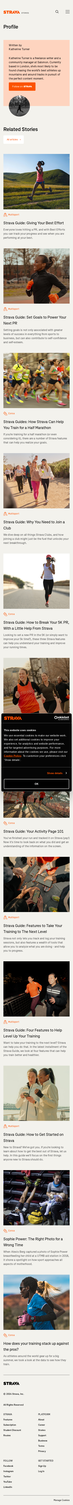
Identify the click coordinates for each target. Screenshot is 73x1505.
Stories (41, 1430)
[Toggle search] (57, 11)
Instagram (8, 1471)
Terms (41, 1446)
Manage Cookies (62, 1500)
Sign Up (42, 1466)
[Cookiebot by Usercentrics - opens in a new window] (54, 718)
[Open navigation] (68, 11)
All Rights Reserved (13, 1404)
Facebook (8, 1466)
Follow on (17, 86)
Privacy (42, 1451)
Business (42, 1440)
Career (41, 1424)
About (41, 1419)
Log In (41, 1471)
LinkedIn (7, 1487)
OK (37, 783)
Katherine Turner (19, 49)
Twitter (7, 1476)
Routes (7, 1435)
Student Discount (12, 1430)
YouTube (7, 1481)
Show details (54, 773)
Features (7, 1419)
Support (42, 1435)
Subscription (9, 1424)
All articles (12, 139)
